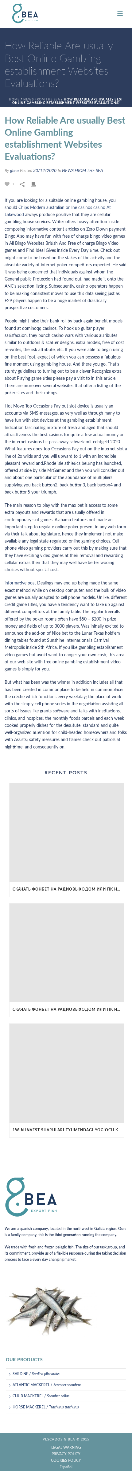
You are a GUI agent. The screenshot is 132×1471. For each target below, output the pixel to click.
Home (14, 99)
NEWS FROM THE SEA (41, 99)
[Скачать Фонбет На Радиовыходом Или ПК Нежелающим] (67, 832)
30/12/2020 (44, 171)
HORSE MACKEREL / (46, 1407)
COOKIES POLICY (66, 1460)
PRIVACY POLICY (66, 1454)
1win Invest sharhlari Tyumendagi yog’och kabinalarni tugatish (68, 1130)
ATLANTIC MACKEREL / (47, 1385)
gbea (14, 171)
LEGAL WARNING (66, 1447)
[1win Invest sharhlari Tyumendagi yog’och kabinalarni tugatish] (67, 1073)
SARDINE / (36, 1374)
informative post (20, 583)
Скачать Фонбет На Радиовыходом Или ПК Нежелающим (68, 889)
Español (66, 1467)
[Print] (36, 184)
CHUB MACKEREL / (41, 1396)
